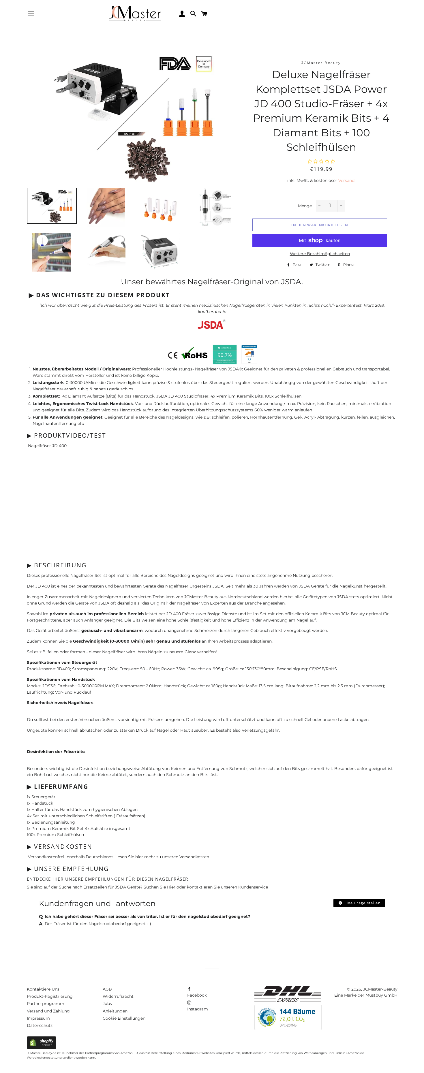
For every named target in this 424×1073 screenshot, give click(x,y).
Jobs (107, 1003)
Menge (305, 205)
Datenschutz (39, 1025)
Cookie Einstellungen (124, 1018)
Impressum (38, 1018)
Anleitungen (115, 1011)
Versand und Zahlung (48, 1011)
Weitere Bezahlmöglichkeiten (320, 253)
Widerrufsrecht (118, 996)
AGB (107, 989)
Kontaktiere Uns (43, 989)
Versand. (346, 180)
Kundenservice (253, 887)
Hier (171, 887)
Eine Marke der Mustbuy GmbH (365, 995)
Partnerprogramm (45, 1003)
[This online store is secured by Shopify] (41, 1047)
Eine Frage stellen (362, 903)
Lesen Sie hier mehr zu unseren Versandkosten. (162, 856)
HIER (57, 879)
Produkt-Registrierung (50, 996)
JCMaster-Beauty (380, 989)
